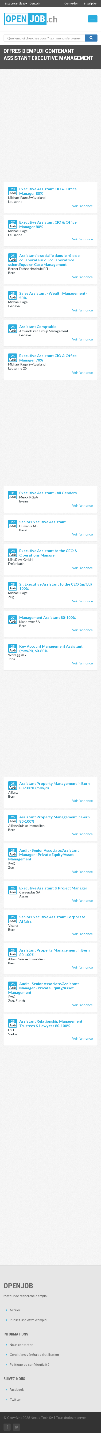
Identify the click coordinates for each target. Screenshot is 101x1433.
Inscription (90, 3)
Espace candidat (15, 3)
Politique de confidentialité (29, 1364)
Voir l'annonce (82, 206)
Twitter (15, 1399)
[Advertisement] (50, 129)
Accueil (15, 1310)
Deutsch (35, 3)
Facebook (17, 1389)
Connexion (71, 3)
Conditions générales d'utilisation (34, 1354)
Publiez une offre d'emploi (28, 1320)
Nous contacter (21, 1345)
